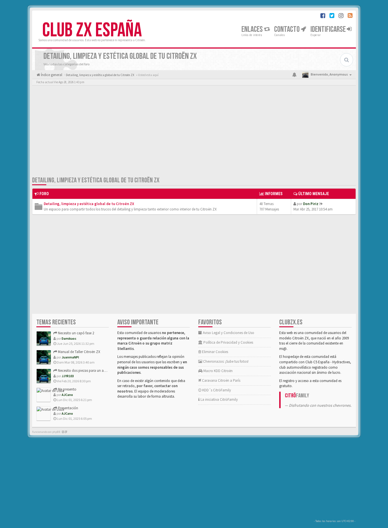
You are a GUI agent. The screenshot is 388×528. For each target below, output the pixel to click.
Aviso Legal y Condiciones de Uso (228, 332)
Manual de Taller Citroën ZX (78, 351)
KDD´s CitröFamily (216, 390)
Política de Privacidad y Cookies (228, 342)
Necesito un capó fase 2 (75, 333)
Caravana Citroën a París (220, 380)
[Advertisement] (194, 132)
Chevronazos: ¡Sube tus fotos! (225, 361)
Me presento (66, 389)
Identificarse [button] (328, 29)
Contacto (287, 29)
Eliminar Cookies (214, 351)
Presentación (67, 408)
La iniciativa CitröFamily (219, 399)
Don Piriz (310, 203)
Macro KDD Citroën (218, 370)
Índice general (51, 74)
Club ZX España (92, 30)
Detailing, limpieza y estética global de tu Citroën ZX (95, 180)
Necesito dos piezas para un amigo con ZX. (91, 370)
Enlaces (252, 29)
